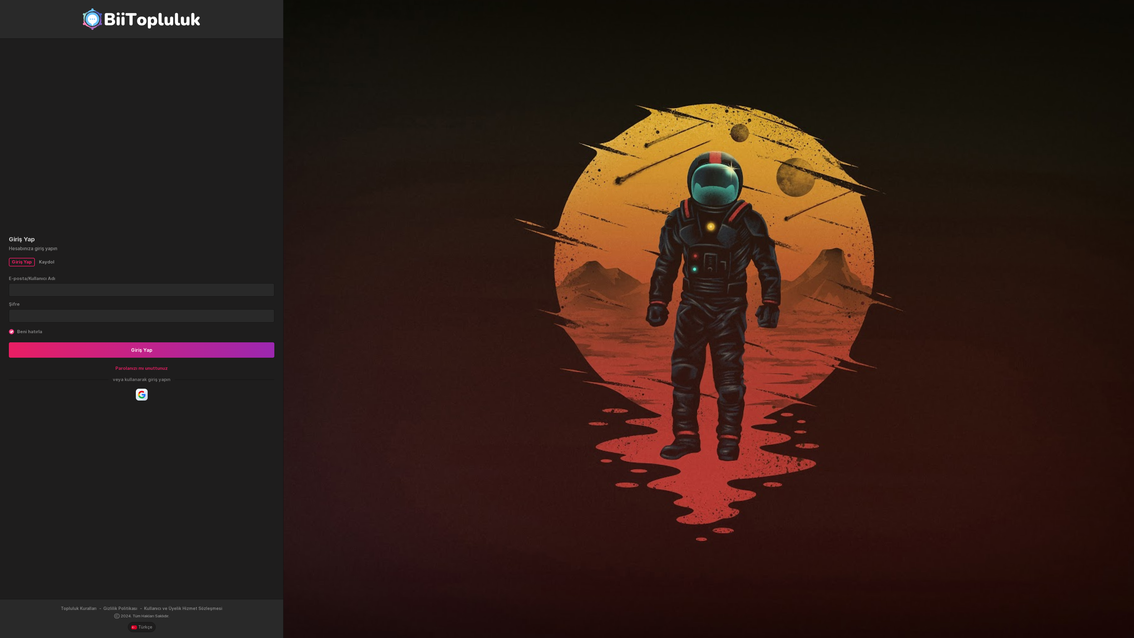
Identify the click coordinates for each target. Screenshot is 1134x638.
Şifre (14, 304)
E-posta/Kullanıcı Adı (32, 278)
